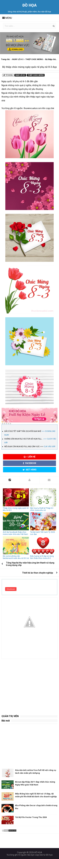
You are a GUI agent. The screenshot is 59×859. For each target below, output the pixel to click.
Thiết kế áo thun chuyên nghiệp (37, 573)
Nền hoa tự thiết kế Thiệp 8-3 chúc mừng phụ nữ (41, 509)
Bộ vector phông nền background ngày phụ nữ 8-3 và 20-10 (16, 558)
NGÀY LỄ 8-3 (17, 59)
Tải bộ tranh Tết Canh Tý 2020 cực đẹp (42, 533)
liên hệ (31, 457)
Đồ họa (49, 855)
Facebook (30, 463)
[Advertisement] (29, 684)
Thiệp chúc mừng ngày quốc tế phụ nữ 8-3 (15, 509)
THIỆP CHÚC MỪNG (34, 59)
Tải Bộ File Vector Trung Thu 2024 (31, 817)
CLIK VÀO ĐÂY (49, 446)
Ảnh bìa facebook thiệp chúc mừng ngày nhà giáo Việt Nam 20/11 (15, 534)
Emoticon (11, 589)
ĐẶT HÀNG (30, 469)
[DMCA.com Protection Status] (9, 830)
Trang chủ (5, 59)
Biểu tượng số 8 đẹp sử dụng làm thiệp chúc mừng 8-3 (42, 557)
